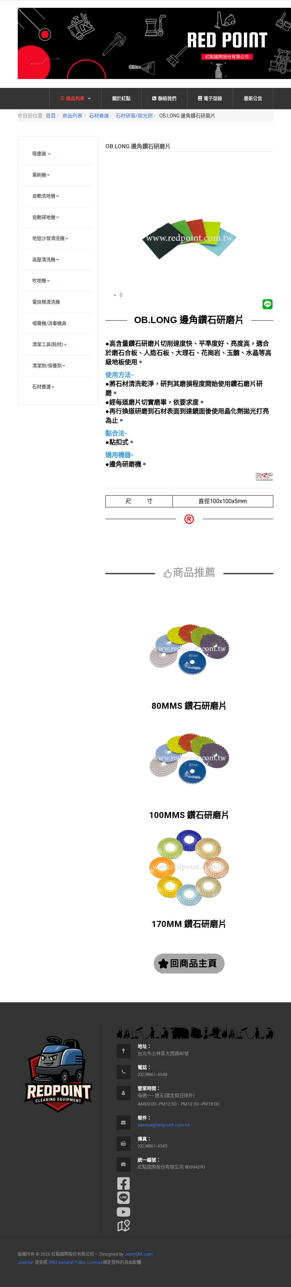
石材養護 (99, 115)
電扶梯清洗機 (46, 302)
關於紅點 (121, 98)
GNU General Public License (76, 1262)
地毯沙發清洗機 (48, 238)
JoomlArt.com (139, 1254)
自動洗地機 (43, 196)
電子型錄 (213, 98)
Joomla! (26, 1262)
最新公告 (253, 98)
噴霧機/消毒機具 (49, 323)
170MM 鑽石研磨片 (189, 924)
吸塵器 (39, 153)
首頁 (51, 115)
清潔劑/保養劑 (47, 365)
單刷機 (39, 175)
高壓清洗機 (43, 259)
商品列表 (76, 98)
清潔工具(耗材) (47, 344)
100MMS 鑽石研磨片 (189, 815)
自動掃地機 (43, 217)
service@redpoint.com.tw (164, 1125)
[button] (196, 295)
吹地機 (39, 280)
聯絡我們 (167, 98)
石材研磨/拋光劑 (134, 115)
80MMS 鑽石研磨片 (189, 706)
